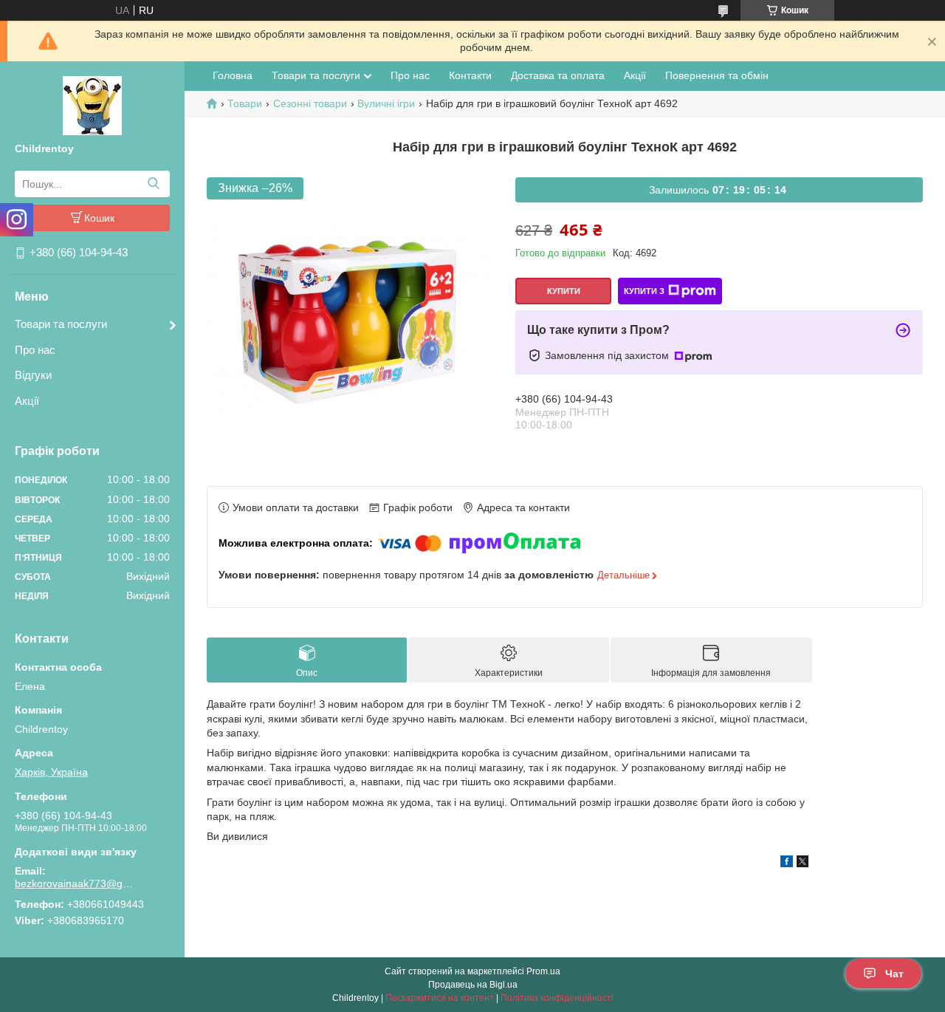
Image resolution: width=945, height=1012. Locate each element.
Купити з (644, 291)
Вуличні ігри (386, 103)
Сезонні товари (310, 103)
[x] (802, 863)
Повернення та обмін (717, 75)
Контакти (470, 75)
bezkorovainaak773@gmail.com (77, 883)
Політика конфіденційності (557, 998)
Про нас (35, 349)
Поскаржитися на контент (439, 998)
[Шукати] (153, 184)
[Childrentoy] (92, 105)
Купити (563, 291)
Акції (27, 400)
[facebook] (786, 863)
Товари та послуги (61, 324)
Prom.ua (543, 971)
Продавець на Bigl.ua (473, 984)
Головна (232, 75)
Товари (244, 103)
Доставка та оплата (558, 75)
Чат (894, 973)
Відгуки (33, 375)
